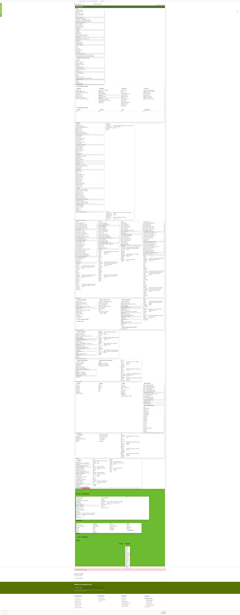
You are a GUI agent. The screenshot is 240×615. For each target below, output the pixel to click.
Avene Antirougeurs (125, 224)
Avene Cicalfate (124, 227)
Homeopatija (102, 438)
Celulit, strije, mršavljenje (103, 90)
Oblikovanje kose (124, 98)
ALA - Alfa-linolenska (147, 388)
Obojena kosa (124, 101)
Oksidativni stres (79, 27)
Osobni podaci (101, 598)
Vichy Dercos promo (80, 231)
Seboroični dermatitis (125, 102)
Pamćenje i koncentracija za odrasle (83, 21)
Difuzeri (77, 441)
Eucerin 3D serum (102, 239)
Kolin (122, 388)
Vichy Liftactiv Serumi (80, 252)
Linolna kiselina (146, 396)
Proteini (145, 429)
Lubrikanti (123, 317)
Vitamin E (78, 389)
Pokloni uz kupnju (80, 509)
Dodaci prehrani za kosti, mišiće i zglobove (85, 54)
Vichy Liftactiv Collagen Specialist (83, 249)
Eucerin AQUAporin (102, 228)
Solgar (94, 528)
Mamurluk (78, 28)
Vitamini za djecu (79, 393)
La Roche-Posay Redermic (148, 242)
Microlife (111, 527)
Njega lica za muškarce (81, 97)
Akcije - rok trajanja (80, 506)
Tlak (77, 47)
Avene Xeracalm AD (125, 244)
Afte (77, 74)
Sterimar (128, 528)
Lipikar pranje (146, 239)
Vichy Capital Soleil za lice (81, 226)
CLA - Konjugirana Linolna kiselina (150, 393)
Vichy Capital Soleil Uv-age (81, 225)
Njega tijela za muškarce (81, 373)
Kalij (99, 391)
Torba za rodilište (103, 312)
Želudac (78, 60)
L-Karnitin (145, 417)
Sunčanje (146, 88)
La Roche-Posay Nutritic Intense (150, 241)
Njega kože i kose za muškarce (82, 369)
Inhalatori (78, 464)
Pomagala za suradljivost (81, 479)
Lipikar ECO (146, 240)
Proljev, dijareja (79, 63)
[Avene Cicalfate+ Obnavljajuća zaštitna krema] (123, 255)
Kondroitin (123, 391)
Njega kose (124, 88)
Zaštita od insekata (80, 200)
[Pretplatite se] (102, 587)
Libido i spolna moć (80, 363)
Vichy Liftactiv (79, 247)
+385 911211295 (149, 603)
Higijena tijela (101, 101)
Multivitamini (78, 392)
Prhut (122, 91)
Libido (122, 324)
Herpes (77, 75)
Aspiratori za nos (79, 469)
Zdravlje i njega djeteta (81, 299)
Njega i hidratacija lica (80, 91)
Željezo (100, 385)
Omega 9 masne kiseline (148, 399)
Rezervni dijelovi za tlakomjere (82, 463)
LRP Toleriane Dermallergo (149, 250)
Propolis (145, 409)
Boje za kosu (123, 99)
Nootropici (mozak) (80, 26)
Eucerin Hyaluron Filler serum (105, 235)
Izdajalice (78, 485)
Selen (99, 389)
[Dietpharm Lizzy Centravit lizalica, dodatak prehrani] (145, 310)
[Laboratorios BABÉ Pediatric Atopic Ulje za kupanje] (145, 316)
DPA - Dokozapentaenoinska (149, 391)
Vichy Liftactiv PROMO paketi (82, 254)
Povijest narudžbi (101, 599)
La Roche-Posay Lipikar (148, 237)
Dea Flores (129, 527)
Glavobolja (78, 32)
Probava (78, 59)
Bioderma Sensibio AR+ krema (119, 217)
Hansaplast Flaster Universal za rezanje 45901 (101, 474)
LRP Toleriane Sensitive (148, 251)
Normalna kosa (124, 95)
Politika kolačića (125, 606)
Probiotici (78, 65)
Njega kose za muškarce (81, 374)
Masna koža (78, 137)
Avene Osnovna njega (125, 226)
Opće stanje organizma (81, 22)
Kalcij (99, 386)
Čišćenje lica (78, 90)
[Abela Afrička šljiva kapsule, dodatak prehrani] (123, 379)
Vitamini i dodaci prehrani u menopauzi (129, 311)
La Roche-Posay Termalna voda (150, 232)
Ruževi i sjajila (79, 148)
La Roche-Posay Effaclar (148, 234)
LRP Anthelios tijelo (147, 225)
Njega (122, 320)
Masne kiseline (147, 383)
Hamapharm (95, 524)
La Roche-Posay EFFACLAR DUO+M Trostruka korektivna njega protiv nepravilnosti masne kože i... (156, 272)
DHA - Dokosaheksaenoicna (149, 387)
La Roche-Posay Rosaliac (148, 245)
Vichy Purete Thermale (81, 240)
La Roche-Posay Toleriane (148, 247)
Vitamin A (78, 385)
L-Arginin (145, 418)
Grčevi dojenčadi (79, 313)
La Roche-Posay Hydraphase (149, 235)
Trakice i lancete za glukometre (82, 38)
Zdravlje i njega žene (126, 299)
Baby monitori (101, 308)
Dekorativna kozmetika (81, 144)
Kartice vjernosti (79, 505)
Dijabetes (78, 37)
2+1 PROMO (78, 503)
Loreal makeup (79, 153)
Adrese (99, 601)
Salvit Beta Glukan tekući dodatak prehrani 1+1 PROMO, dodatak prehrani (155, 302)
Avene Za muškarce (125, 236)
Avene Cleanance (124, 229)
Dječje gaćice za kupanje (148, 98)
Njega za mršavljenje (125, 314)
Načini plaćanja (125, 601)
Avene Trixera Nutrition (125, 240)
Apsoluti (77, 440)
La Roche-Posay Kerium (148, 236)
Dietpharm (95, 523)
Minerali (101, 383)
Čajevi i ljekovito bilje (103, 434)
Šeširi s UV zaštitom (147, 97)
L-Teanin (145, 423)
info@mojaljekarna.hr (150, 604)
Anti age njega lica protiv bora (82, 92)
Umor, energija (79, 24)
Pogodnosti (79, 498)
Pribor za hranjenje (102, 305)
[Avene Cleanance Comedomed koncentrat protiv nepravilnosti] (123, 248)
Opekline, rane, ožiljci (80, 69)
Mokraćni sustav (79, 83)
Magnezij (100, 387)
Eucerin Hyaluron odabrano (104, 236)
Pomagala (79, 460)
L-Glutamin (145, 415)
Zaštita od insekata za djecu (82, 201)
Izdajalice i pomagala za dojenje (105, 301)
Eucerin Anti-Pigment (103, 223)
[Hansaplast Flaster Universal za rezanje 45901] (94, 474)
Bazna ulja (78, 436)
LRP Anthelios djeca (148, 230)
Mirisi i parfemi (79, 150)
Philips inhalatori (79, 481)
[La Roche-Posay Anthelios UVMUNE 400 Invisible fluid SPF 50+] (145, 259)
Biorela (94, 527)
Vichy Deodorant (79, 245)
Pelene (99, 310)
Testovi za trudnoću (80, 466)
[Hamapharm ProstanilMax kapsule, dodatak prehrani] (123, 374)
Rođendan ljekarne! (94, 1)
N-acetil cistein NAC (147, 428)
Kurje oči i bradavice (80, 473)
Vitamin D (78, 388)
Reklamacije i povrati (126, 603)
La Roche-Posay (146, 221)
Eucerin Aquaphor (102, 226)
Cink (99, 388)
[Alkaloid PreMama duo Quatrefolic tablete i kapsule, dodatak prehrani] (100, 351)
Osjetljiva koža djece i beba (82, 304)
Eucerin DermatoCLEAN (103, 230)
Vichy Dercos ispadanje (81, 232)
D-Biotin (145, 419)
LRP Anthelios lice (147, 224)
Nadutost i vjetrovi (80, 64)
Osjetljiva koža (147, 109)
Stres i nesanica (79, 23)
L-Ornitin (145, 425)
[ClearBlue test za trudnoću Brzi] (94, 461)
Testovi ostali (79, 475)
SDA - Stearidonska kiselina (149, 390)
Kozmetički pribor (79, 204)
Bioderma (78, 527)
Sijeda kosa (123, 97)
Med (144, 407)
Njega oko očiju (79, 95)
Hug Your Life (112, 524)
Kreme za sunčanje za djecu (149, 90)
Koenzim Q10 (123, 389)
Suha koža (78, 141)
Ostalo (77, 210)
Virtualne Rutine (105, 497)
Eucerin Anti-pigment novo (104, 224)
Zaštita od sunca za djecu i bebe (83, 306)
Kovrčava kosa (124, 104)
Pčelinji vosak (146, 412)
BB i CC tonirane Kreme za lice (82, 98)
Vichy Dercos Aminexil (80, 230)
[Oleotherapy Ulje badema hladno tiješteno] (123, 443)
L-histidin (145, 431)
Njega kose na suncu (147, 96)
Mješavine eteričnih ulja (81, 438)
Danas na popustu (79, 497)
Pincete (77, 208)
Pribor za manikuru (102, 96)
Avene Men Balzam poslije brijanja (133, 368)
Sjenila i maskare (79, 147)
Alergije (77, 31)
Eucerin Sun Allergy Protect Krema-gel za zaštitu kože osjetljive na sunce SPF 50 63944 (111, 263)
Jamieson (95, 532)
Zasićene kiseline (147, 402)
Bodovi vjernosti (78, 604)
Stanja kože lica (79, 134)
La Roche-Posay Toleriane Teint (150, 252)
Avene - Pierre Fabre (80, 526)
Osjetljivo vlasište (124, 96)
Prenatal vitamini (124, 305)
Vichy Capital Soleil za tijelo (82, 227)
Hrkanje (77, 41)
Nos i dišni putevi (79, 14)
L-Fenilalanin (145, 414)
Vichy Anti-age (79, 259)
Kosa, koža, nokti (79, 68)
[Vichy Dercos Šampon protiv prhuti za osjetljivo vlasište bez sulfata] (78, 285)
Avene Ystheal (124, 241)
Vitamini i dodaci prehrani (126, 321)
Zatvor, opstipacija (80, 62)
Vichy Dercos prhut (80, 235)
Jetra (77, 80)
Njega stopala (101, 92)
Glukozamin (123, 386)
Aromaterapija (80, 434)
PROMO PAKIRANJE (80, 504)
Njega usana (78, 93)
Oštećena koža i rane (80, 142)
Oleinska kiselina (146, 401)
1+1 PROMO (78, 501)
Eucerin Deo (101, 246)
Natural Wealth (96, 526)
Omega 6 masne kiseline (148, 392)
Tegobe (77, 29)
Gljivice (77, 70)
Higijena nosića (79, 311)
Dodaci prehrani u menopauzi (82, 34)
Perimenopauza (79, 42)
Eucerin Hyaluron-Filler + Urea (105, 242)
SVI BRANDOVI (130, 530)
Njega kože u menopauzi (81, 36)
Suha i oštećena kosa (125, 93)
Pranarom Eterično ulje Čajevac (132, 436)
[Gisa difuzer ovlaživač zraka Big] (123, 449)
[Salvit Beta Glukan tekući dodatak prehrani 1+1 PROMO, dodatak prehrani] (145, 303)
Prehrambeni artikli (103, 436)
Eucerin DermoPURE (103, 231)
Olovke (77, 152)
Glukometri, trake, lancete (81, 476)
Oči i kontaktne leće (80, 73)
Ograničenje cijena (105, 507)
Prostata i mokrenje (80, 362)
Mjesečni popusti (82, 1)
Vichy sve (78, 260)
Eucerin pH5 (101, 245)
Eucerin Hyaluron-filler (103, 234)
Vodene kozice (79, 316)
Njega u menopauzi (125, 310)
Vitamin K (78, 391)
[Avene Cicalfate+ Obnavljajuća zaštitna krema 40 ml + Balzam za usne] (103, 502)
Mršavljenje (78, 40)
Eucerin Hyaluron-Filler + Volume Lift (106, 244)
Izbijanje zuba (79, 312)
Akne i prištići (79, 143)
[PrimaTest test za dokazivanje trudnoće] (94, 467)
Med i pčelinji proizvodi (149, 405)
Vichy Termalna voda (80, 241)
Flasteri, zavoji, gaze (80, 468)
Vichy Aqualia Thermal (80, 244)
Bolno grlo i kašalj (79, 13)
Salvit (128, 524)
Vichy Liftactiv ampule (80, 250)
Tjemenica (78, 315)
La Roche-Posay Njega (148, 254)
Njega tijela (101, 88)
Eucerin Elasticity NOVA (103, 241)
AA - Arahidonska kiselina (148, 397)
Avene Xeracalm (124, 242)
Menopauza (78, 33)
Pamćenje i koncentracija (81, 18)
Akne (123, 109)
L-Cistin (144, 421)
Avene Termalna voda (125, 237)
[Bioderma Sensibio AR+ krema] (109, 217)
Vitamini (78, 383)
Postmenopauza (79, 43)
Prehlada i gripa (79, 9)
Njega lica (79, 88)
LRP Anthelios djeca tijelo (149, 227)
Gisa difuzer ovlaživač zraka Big (133, 448)
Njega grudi (100, 102)
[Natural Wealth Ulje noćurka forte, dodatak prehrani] (100, 344)
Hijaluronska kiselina (125, 387)
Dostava (126, 549)
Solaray (94, 531)
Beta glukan (123, 393)
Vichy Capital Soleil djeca (81, 224)
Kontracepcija (124, 323)
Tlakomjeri (78, 461)
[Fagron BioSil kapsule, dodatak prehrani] (123, 454)
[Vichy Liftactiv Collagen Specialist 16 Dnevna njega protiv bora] (78, 276)
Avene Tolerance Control (126, 239)
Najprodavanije (78, 603)
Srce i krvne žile (79, 44)
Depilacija (100, 97)
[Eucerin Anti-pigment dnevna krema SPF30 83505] (100, 252)
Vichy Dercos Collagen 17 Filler (82, 236)
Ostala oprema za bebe (103, 311)
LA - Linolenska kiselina (148, 398)
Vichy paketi (78, 261)
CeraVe (77, 529)
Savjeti (88, 1)
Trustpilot (164, 611)
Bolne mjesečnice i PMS (126, 307)
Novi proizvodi (78, 601)
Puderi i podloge (79, 146)
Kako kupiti (127, 555)
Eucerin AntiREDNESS (103, 225)
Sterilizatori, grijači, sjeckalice (104, 306)
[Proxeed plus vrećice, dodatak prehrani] (123, 362)
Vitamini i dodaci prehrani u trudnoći (128, 304)
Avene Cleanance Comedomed (127, 230)
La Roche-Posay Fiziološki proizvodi (150, 246)
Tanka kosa (123, 106)
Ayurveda (101, 441)
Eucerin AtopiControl (103, 229)
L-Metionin (145, 420)
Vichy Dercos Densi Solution (82, 234)
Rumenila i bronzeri (80, 149)
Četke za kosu (79, 209)
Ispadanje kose (124, 90)
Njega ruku (100, 95)
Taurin (144, 426)
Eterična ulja (78, 437)
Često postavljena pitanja (127, 565)
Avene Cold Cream (125, 225)
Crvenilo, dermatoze (80, 138)
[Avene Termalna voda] (123, 260)
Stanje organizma (79, 17)
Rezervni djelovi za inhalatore (82, 465)
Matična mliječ (146, 408)
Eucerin (100, 221)
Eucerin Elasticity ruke (103, 240)
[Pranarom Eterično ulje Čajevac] (123, 436)
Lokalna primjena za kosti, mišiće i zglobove (85, 56)
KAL (93, 529)
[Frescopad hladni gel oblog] (111, 469)
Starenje (78, 109)
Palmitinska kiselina (147, 403)
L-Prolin (144, 430)
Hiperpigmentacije (80, 139)
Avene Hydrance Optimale (126, 235)
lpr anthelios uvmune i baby (149, 229)
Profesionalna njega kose (81, 211)
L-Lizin (144, 424)
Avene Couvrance (124, 231)
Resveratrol (123, 394)
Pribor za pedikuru (102, 93)
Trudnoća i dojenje (125, 301)
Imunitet (77, 12)
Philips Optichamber (80, 483)
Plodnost (123, 325)
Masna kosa (123, 92)
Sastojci (123, 383)
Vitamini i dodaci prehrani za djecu (83, 310)
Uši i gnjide (78, 317)
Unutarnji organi (79, 79)
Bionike (77, 532)
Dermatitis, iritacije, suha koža (104, 100)
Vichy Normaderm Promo (81, 239)
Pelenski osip (79, 305)
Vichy (77, 221)
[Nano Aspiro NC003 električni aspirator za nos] (111, 462)
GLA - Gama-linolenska (148, 394)
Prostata (78, 82)
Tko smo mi (77, 598)
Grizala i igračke (101, 307)
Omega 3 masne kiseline (148, 385)
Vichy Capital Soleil (80, 223)
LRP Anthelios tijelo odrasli (149, 226)
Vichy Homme (79, 242)
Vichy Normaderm (80, 237)
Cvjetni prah (145, 410)
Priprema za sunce (147, 93)
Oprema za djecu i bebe (104, 299)
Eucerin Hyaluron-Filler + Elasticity (105, 237)
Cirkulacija (78, 52)
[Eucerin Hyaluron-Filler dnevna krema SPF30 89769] (109, 213)
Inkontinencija (79, 478)
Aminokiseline (146, 413)
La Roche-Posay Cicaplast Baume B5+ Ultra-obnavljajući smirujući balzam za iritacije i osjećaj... (156, 289)
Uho (77, 16)
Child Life (128, 526)
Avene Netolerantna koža (126, 234)
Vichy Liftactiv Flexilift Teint (81, 256)
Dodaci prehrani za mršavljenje (127, 315)
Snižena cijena (78, 599)
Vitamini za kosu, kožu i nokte (83, 57)
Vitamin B (78, 386)
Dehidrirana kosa (124, 103)
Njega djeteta (79, 301)
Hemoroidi (78, 51)
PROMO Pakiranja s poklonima (82, 500)
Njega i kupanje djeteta (81, 302)
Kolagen (122, 392)
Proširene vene (79, 49)
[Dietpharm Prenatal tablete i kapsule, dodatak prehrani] (100, 338)
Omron (111, 523)
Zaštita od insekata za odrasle (82, 203)
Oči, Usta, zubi (79, 72)
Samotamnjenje (146, 95)
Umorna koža (79, 136)
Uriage (77, 531)
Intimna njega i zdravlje (125, 316)
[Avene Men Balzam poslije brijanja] (123, 369)
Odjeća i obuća (79, 474)
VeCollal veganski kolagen (126, 396)
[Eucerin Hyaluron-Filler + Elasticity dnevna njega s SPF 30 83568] (100, 275)
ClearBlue (112, 529)
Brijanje (77, 370)
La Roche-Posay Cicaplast (148, 231)
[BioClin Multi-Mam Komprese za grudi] (100, 333)
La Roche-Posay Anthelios (148, 223)
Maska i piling (79, 96)
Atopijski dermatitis (80, 307)
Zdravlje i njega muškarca (82, 360)
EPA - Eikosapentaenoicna (148, 386)
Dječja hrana (78, 308)
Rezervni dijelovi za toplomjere (82, 471)
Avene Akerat (124, 223)
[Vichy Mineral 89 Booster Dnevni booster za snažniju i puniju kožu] (78, 266)
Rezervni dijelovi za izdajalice (82, 486)
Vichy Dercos (79, 229)
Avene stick (123, 232)
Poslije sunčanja (146, 92)
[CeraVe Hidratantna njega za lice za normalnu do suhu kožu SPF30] (109, 126)
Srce (77, 46)
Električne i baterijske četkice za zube (84, 78)
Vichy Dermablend (80, 246)
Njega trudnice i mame (125, 302)
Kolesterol (78, 48)
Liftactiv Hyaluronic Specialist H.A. (83, 255)
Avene (122, 221)
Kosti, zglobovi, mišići (80, 53)
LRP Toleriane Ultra (147, 249)
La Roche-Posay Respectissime (149, 244)
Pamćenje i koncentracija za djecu (83, 20)
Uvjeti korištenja (125, 604)
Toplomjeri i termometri (103, 302)
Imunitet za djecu (79, 11)
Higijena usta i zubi (80, 76)
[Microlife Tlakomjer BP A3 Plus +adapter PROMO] (94, 482)
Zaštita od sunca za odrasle (149, 91)
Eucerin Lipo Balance (103, 247)
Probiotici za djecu (80, 66)
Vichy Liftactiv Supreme (81, 251)
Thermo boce (79, 484)
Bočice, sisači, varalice (103, 303)
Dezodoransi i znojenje (103, 98)
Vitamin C (78, 387)
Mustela (128, 523)
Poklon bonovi (79, 507)
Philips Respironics (80, 480)
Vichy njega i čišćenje (80, 257)
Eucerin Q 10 (101, 232)
